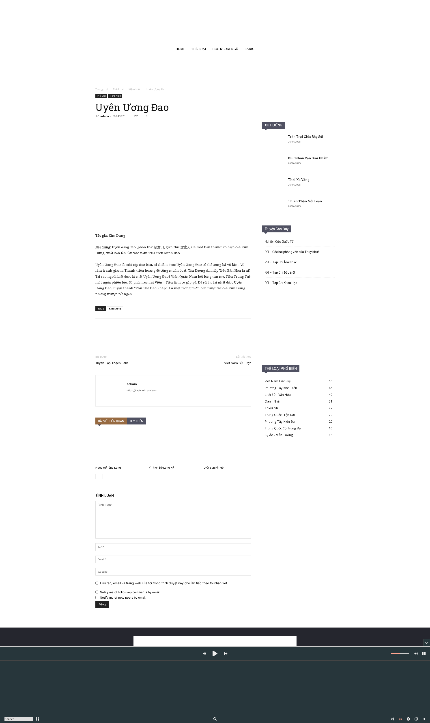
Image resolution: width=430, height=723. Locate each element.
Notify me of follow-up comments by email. (130, 592)
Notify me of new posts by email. (123, 597)
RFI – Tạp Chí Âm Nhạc (281, 262)
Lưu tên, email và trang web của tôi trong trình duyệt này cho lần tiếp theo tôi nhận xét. (164, 583)
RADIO (249, 49)
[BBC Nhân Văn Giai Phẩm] (273, 164)
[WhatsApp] (130, 126)
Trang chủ (101, 89)
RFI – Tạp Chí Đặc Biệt (280, 272)
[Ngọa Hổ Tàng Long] (119, 447)
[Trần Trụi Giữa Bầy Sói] (273, 142)
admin (104, 116)
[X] (110, 126)
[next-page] (105, 476)
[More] (141, 126)
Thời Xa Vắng (298, 180)
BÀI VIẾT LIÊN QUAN (111, 421)
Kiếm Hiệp (135, 89)
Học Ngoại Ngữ (225, 49)
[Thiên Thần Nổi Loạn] (273, 207)
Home (180, 49)
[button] (329, 49)
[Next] (225, 653)
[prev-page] (98, 476)
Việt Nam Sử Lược (237, 363)
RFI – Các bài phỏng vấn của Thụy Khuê (292, 252)
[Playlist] (424, 653)
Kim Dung (115, 308)
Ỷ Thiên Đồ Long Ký (161, 467)
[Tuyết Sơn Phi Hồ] (226, 447)
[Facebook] (99, 126)
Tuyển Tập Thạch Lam (111, 363)
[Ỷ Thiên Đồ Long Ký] (173, 447)
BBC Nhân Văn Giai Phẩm (308, 158)
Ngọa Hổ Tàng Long (108, 467)
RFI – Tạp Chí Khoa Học (281, 283)
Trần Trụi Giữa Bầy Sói (305, 136)
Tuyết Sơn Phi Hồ (213, 467)
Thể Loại (198, 49)
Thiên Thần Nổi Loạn (305, 201)
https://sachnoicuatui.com (142, 390)
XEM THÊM (136, 421)
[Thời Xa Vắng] (273, 185)
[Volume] (416, 653)
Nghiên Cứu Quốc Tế (279, 241)
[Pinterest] (120, 126)
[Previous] (204, 653)
